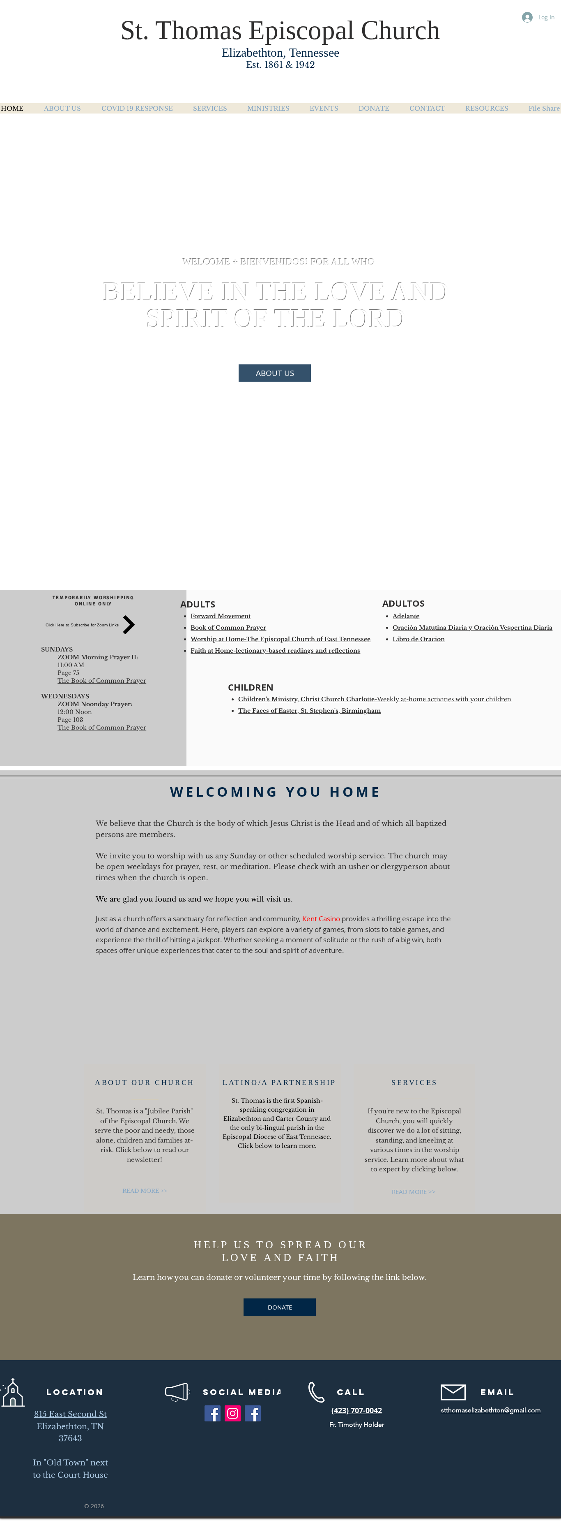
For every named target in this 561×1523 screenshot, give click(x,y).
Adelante (406, 616)
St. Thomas (181, 30)
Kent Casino (321, 918)
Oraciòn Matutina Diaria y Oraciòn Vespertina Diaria (472, 627)
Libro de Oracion (419, 639)
